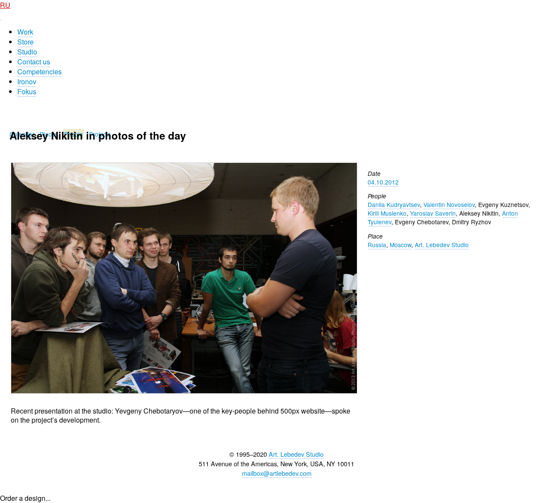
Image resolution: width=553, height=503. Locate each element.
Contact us (33, 62)
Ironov (26, 81)
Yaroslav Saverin (433, 213)
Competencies (39, 71)
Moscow (400, 244)
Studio (27, 52)
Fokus (26, 91)
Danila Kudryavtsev (394, 204)
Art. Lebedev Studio (442, 244)
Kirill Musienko (387, 213)
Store (25, 42)
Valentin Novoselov (449, 204)
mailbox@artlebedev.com (276, 473)
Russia (377, 244)
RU (5, 5)
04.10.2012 (383, 182)
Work (25, 32)
